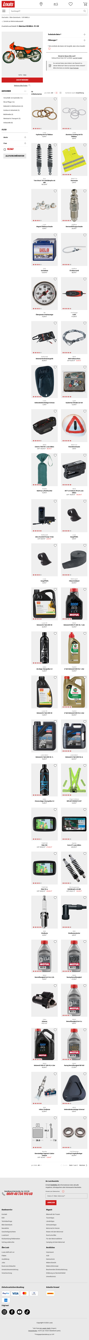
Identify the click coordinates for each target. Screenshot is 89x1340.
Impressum (50, 1252)
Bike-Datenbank (7, 1225)
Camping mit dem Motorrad (55, 1242)
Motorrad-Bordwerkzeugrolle (44, 358)
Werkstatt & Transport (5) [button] (12, 118)
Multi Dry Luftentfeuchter (44, 491)
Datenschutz (50, 1259)
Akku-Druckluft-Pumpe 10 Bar (44, 537)
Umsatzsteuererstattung (10, 1269)
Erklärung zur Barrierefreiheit (55, 1273)
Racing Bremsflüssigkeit (74, 977)
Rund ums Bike (51, 1235)
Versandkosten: (32, 1331)
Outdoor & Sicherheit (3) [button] (11, 110)
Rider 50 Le (44, 889)
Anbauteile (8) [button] (8, 123)
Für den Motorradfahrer (54, 1239)
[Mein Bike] (56, 4)
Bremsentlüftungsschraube (74, 226)
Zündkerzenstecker (74, 933)
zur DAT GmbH (77, 58)
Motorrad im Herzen (53, 1228)
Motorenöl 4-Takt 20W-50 (44, 625)
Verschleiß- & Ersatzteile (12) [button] (13, 98)
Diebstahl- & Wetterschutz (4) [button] (13, 106)
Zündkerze (44, 933)
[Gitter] (56, 92)
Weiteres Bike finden (20, 85)
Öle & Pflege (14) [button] (9, 102)
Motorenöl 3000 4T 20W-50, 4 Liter (44, 1065)
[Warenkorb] (85, 4)
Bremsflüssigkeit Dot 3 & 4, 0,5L (44, 977)
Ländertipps (50, 1221)
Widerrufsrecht (51, 1262)
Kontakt (4, 1214)
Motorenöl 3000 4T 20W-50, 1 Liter (74, 625)
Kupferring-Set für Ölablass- (44, 134)
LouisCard (5, 1235)
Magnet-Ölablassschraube (44, 226)
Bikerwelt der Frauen (53, 1214)
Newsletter (5, 1228)
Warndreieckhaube (74, 447)
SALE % (10, 149)
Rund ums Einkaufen (9, 1266)
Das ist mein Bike (22, 80)
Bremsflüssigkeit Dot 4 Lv (74, 1021)
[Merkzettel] (70, 4)
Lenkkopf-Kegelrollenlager (74, 1153)
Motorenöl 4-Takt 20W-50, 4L (74, 757)
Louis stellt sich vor (8, 1252)
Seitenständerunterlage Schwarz (44, 403)
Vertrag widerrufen (8, 1242)
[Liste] (60, 92)
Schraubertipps (51, 1225)
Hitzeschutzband (74, 581)
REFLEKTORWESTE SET (74, 801)
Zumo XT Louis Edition (74, 845)
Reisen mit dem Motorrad (54, 1232)
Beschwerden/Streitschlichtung (56, 1269)
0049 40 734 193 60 (19, 1193)
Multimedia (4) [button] (8, 114)
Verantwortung (7, 1273)
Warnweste (74, 180)
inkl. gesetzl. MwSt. (45, 1328)
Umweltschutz (51, 1276)
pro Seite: (47, 93)
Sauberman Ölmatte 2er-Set (74, 403)
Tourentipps (50, 1218)
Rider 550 (44, 845)
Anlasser (44, 1021)
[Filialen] (41, 4)
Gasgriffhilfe (74, 537)
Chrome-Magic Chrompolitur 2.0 (44, 801)
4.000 (74, 314)
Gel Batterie (44, 270)
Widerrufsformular (52, 1266)
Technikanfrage (7, 1221)
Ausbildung (5, 1259)
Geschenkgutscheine (9, 1232)
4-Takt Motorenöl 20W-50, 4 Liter (74, 713)
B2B (3, 1218)
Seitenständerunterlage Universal (74, 1109)
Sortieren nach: (70, 93)
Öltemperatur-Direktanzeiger (44, 314)
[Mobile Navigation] (4, 11)
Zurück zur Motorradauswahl (13, 21)
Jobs (3, 1262)
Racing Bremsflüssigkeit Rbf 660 (74, 1065)
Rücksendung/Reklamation (11, 1239)
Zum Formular (74, 68)
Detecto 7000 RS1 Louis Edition (44, 447)
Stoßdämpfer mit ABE (74, 889)
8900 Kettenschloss (74, 358)
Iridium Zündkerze (44, 1109)
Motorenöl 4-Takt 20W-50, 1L (44, 757)
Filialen (4, 1255)
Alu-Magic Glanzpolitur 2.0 (44, 669)
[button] (84, 11)
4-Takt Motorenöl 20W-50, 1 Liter (74, 669)
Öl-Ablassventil (74, 270)
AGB (47, 1255)
